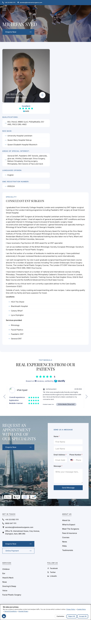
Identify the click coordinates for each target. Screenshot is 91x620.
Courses (65, 537)
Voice (4, 590)
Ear (3, 573)
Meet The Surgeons (70, 529)
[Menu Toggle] (4, 9)
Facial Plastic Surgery (11, 595)
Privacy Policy (70, 609)
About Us (66, 520)
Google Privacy (23, 611)
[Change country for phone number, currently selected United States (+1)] (72, 460)
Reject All (71, 616)
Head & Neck (7, 578)
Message (58, 466)
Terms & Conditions (10, 611)
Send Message (68, 488)
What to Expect (68, 524)
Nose (4, 582)
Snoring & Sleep (9, 586)
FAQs (64, 546)
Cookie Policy (81, 609)
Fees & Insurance (69, 533)
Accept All (82, 616)
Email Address (60, 455)
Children (6, 569)
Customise (60, 616)
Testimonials (67, 550)
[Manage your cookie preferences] (4, 616)
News (64, 542)
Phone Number (75, 455)
